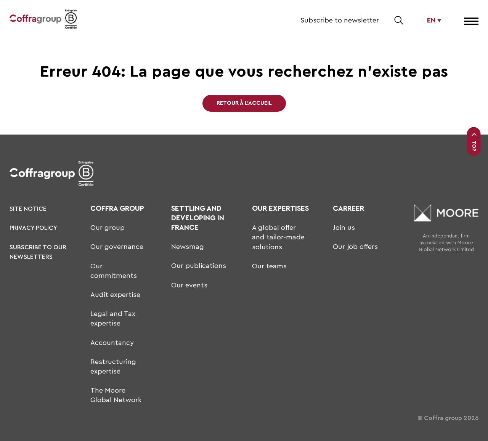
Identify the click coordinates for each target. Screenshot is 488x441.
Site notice (28, 209)
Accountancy (112, 342)
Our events (189, 285)
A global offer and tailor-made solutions (278, 237)
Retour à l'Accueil (244, 103)
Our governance (116, 246)
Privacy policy (33, 228)
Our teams (269, 266)
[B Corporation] (71, 20)
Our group (107, 227)
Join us (344, 227)
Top (474, 146)
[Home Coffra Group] (35, 20)
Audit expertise (115, 294)
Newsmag (187, 246)
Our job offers (355, 246)
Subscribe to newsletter (339, 20)
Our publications (198, 265)
